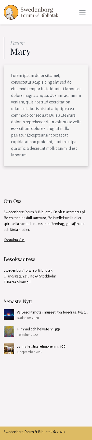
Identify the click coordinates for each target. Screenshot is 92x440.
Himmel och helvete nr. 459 (38, 329)
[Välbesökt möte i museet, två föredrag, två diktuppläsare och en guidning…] (9, 314)
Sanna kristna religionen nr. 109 (41, 346)
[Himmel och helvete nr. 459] (9, 331)
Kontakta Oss (14, 240)
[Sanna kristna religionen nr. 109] (9, 348)
